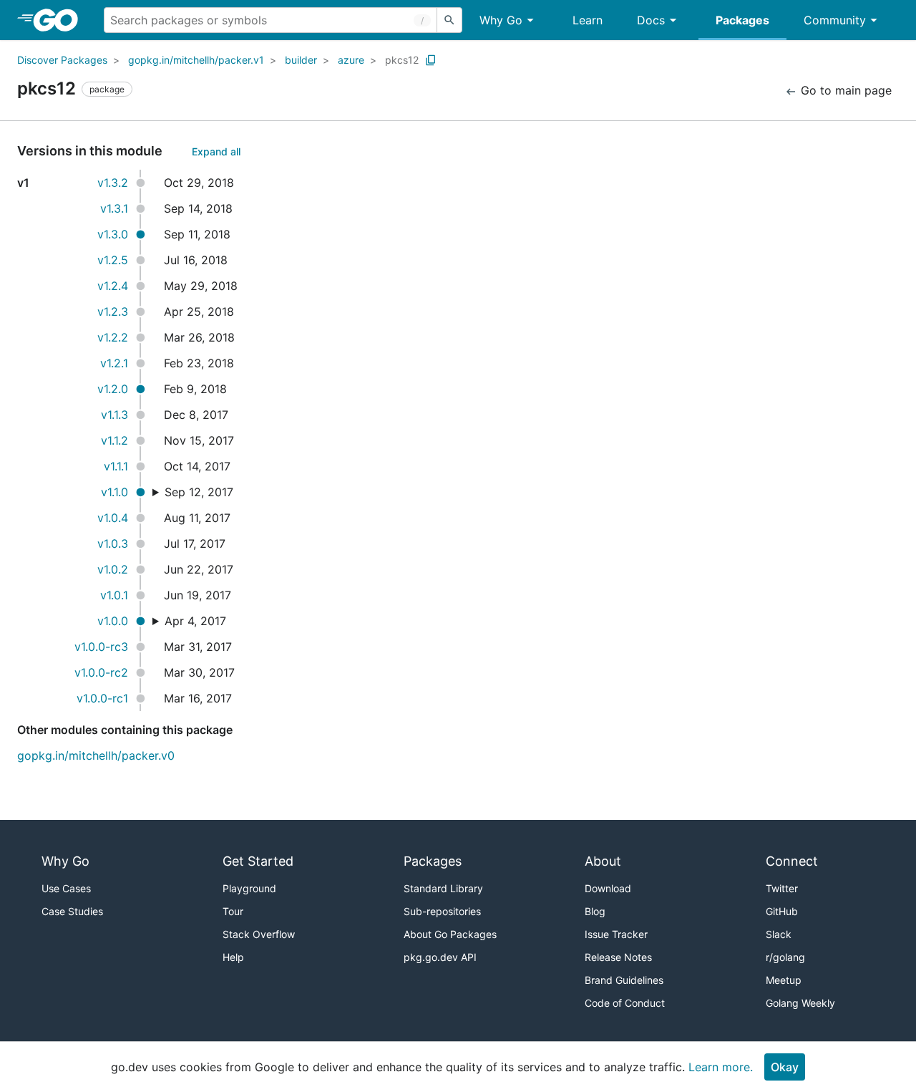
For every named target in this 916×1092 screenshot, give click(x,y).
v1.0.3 (112, 543)
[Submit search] (449, 20)
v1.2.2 (112, 337)
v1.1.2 (114, 440)
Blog (595, 911)
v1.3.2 (112, 182)
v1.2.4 (112, 286)
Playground (249, 888)
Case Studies (72, 911)
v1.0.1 (114, 595)
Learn (587, 20)
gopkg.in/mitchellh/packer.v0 (96, 755)
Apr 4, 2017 (195, 621)
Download (608, 888)
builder (301, 60)
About (603, 861)
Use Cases (66, 888)
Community (835, 20)
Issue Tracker (616, 934)
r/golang (785, 957)
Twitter (782, 888)
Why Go (500, 20)
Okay (785, 1067)
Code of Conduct (625, 1003)
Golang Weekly (800, 1003)
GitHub (782, 911)
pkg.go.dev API (440, 957)
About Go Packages (450, 934)
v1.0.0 (112, 621)
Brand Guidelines (624, 980)
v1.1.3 (114, 414)
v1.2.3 (112, 311)
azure (351, 60)
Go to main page (844, 90)
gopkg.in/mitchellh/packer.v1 (196, 60)
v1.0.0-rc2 (101, 672)
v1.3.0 (112, 234)
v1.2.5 (112, 260)
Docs (651, 20)
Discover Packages (62, 60)
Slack (778, 934)
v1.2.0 (112, 389)
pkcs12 (402, 60)
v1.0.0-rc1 (102, 698)
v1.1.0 (114, 492)
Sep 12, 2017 (199, 492)
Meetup (784, 980)
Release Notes (618, 957)
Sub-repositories (442, 911)
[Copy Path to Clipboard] (430, 60)
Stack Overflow (259, 934)
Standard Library (443, 888)
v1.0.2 (112, 569)
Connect (792, 861)
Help (233, 957)
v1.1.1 (116, 466)
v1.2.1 (114, 363)
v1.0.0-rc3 (101, 646)
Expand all (216, 151)
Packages (742, 20)
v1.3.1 (114, 208)
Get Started (258, 861)
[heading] (60, 20)
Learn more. (720, 1067)
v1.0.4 (112, 518)
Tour (233, 911)
